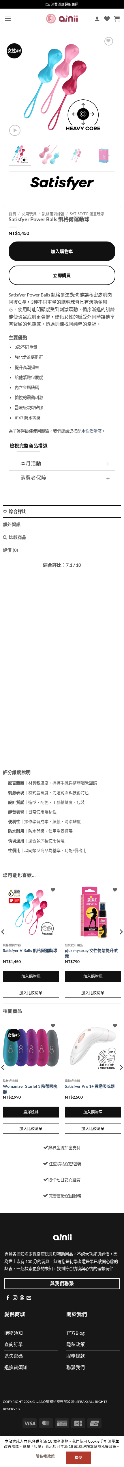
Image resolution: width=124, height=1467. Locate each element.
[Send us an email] (29, 1298)
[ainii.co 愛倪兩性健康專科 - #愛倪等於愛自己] (62, 18)
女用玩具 (29, 213)
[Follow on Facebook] (7, 1298)
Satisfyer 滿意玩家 (87, 213)
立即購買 (62, 275)
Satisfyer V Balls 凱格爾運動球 (30, 950)
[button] (7, 18)
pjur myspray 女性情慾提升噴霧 (91, 953)
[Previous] (18, 87)
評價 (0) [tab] (10, 550)
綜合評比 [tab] (17, 511)
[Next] (106, 87)
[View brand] (62, 182)
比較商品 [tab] (17, 537)
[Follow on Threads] (22, 1298)
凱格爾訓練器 (53, 213)
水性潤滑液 (91, 431)
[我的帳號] (97, 18)
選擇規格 (31, 1111)
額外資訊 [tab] (11, 524)
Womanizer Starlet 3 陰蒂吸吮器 (30, 1089)
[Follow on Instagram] (15, 1298)
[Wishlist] (107, 18)
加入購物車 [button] (31, 976)
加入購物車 (62, 251)
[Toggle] (108, 464)
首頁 (12, 213)
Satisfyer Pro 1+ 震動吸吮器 (90, 1086)
